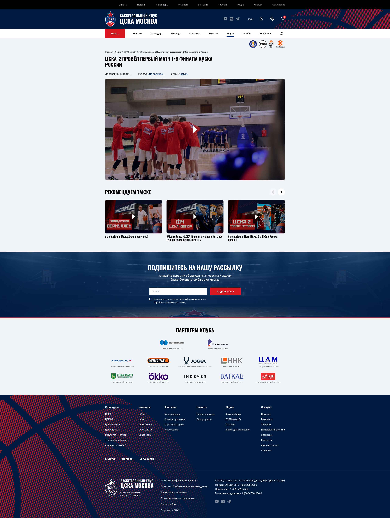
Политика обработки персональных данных (184, 486)
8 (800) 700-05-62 (252, 493)
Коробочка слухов (174, 424)
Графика (230, 424)
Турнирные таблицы (116, 439)
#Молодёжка (146, 51)
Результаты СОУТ (170, 510)
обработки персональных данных (170, 302)
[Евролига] (280, 44)
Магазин (141, 4)
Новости (222, 4)
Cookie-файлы (168, 504)
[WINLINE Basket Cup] (271, 44)
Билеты (123, 4)
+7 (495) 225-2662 (238, 489)
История (265, 414)
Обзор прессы (204, 419)
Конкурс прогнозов (175, 419)
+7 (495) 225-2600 (246, 484)
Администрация (269, 445)
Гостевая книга (172, 414)
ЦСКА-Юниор (112, 424)
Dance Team (145, 434)
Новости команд (206, 414)
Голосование (171, 429)
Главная (109, 51)
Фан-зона (203, 4)
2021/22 (183, 73)
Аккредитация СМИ (115, 445)
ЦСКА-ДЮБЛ (112, 429)
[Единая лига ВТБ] (253, 44)
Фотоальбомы (233, 414)
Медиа (240, 4)
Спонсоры (266, 434)
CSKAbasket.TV (130, 51)
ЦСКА (108, 414)
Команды (183, 4)
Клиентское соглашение (173, 492)
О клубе (258, 4)
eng (250, 19)
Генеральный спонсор (273, 429)
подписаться (225, 291)
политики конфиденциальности (189, 299)
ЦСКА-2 (109, 419)
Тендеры (266, 424)
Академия (266, 450)
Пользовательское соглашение (177, 498)
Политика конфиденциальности (178, 480)
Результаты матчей (115, 434)
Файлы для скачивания (238, 429)
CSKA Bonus (278, 4)
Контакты (266, 439)
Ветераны (266, 419)
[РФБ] (263, 44)
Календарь (162, 4)
